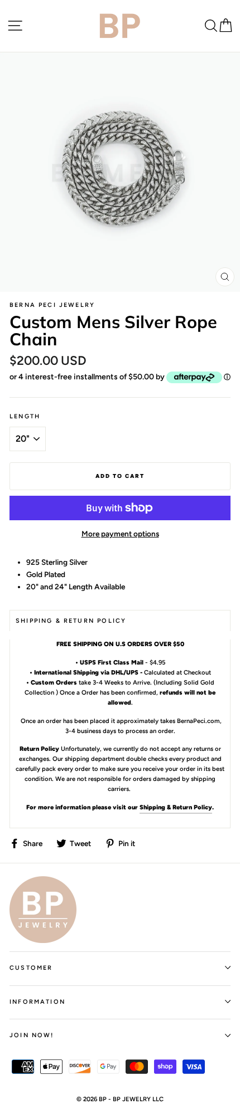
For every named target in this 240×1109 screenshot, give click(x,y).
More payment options (120, 533)
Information (37, 1001)
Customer (30, 967)
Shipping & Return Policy (176, 807)
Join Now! (31, 1035)
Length (24, 416)
